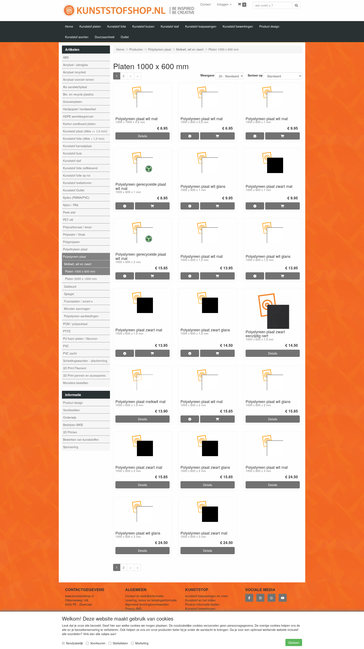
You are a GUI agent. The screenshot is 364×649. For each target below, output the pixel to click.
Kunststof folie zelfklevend (80, 168)
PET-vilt (68, 220)
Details (142, 136)
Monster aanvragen (77, 308)
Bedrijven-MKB (73, 425)
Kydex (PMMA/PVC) (76, 197)
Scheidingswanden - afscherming (85, 361)
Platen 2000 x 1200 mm (81, 279)
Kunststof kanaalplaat (77, 146)
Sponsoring (70, 447)
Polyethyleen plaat (75, 249)
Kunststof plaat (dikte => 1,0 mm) (85, 131)
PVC (66, 346)
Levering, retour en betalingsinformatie (151, 600)
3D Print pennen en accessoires (84, 375)
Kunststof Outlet (73, 190)
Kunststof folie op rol (76, 175)
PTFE (67, 331)
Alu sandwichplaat (75, 87)
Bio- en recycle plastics (78, 94)
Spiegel (69, 294)
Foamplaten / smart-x (78, 301)
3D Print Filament (74, 368)
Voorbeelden (71, 410)
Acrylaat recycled (74, 72)
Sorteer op (255, 75)
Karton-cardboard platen (79, 124)
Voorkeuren (98, 643)
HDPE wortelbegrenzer (78, 116)
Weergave (207, 75)
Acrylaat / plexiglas (75, 65)
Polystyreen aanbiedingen (81, 316)
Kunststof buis (72, 153)
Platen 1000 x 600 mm (80, 271)
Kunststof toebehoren (77, 183)
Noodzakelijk (74, 643)
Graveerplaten (72, 101)
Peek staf (69, 212)
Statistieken (120, 643)
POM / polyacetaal (75, 324)
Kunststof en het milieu (200, 600)
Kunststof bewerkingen (200, 608)
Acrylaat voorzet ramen (78, 79)
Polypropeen (71, 242)
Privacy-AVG (133, 608)
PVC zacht (70, 353)
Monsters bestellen (75, 383)
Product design (73, 402)
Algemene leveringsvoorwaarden (147, 604)
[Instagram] (260, 598)
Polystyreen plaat (74, 256)
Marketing (142, 643)
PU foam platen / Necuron (80, 338)
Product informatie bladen (202, 604)
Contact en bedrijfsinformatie (144, 596)
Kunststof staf (72, 161)
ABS (66, 57)
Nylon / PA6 (70, 205)
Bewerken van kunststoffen (81, 439)
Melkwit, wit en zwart (77, 264)
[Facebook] (249, 598)
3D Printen (70, 432)
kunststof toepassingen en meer (206, 596)
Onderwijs (69, 417)
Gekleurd (70, 286)
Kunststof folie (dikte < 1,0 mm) (83, 138)
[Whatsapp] (272, 598)
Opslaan (293, 642)
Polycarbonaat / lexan (77, 227)
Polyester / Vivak (74, 234)
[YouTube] (283, 598)
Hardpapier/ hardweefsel (79, 109)
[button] (224, 4)
